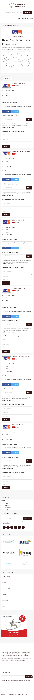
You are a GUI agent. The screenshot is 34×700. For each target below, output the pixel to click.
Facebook (7, 111)
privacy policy (6, 523)
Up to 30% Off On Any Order (21, 151)
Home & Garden (6, 588)
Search (27, 12)
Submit (6, 146)
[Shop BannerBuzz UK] (17, 32)
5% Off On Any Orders (19, 425)
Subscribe (27, 518)
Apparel (4, 582)
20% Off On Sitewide (18, 83)
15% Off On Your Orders (19, 220)
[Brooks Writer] (17, 5)
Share (6, 93)
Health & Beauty (6, 576)
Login (31, 18)
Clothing (4, 594)
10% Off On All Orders (19, 288)
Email (7, 95)
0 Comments (8, 98)
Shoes (3, 606)
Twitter (16, 111)
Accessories (5, 600)
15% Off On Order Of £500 (20, 356)
